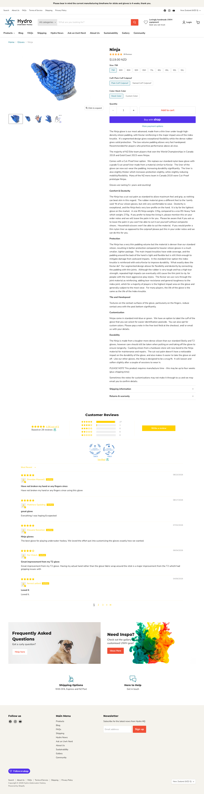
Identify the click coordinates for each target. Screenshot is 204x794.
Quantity (113, 104)
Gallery (125, 33)
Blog (20, 33)
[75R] (113, 73)
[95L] (183, 73)
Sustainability (111, 33)
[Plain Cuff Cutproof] (120, 86)
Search (6, 10)
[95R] (144, 73)
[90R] (137, 73)
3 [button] (103, 604)
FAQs (24, 10)
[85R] (129, 73)
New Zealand (189, 10)
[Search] (134, 22)
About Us (15, 10)
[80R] (121, 73)
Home (11, 42)
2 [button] (98, 604)
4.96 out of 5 (52, 426)
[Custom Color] (132, 99)
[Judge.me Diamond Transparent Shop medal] (108, 449)
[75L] (152, 73)
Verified (101, 459)
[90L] (175, 73)
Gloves (21, 42)
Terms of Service (35, 10)
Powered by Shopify (16, 786)
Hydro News (57, 33)
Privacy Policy (60, 10)
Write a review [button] (158, 428)
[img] (27, 475)
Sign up (139, 729)
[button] (16, 119)
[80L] (160, 73)
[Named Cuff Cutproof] (142, 86)
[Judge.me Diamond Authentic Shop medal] (95, 449)
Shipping (48, 10)
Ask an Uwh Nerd (77, 33)
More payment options (152, 126)
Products (8, 33)
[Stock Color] (116, 99)
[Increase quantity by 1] (133, 110)
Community (139, 33)
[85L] (167, 73)
